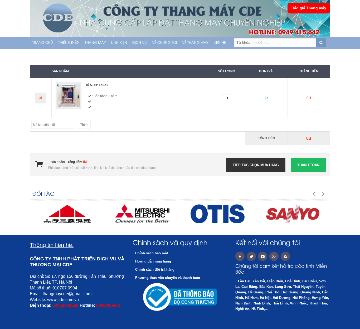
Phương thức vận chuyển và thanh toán (167, 278)
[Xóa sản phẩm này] (40, 98)
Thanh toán (308, 165)
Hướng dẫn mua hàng (153, 261)
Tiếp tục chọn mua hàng (256, 165)
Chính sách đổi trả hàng (154, 269)
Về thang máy (195, 42)
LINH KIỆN (119, 42)
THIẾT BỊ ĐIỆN (69, 42)
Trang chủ (42, 42)
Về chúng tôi (164, 42)
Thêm (84, 124)
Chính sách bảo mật (151, 253)
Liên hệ (220, 42)
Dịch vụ (139, 42)
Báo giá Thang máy (308, 8)
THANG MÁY (95, 42)
